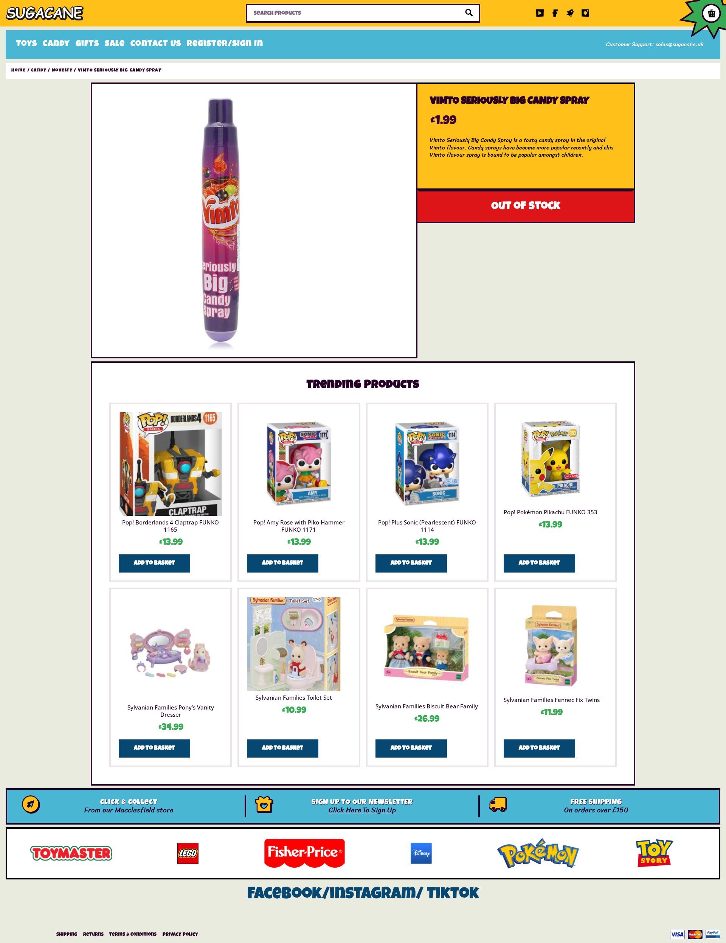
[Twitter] (570, 13)
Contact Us (155, 44)
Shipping (66, 934)
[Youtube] (540, 13)
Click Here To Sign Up (362, 810)
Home (18, 70)
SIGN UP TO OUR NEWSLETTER (362, 802)
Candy (56, 44)
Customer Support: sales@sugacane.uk (655, 44)
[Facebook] (555, 13)
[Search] (469, 13)
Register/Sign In (225, 44)
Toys (26, 44)
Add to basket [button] (154, 563)
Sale (115, 44)
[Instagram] (585, 13)
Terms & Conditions (133, 934)
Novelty (62, 70)
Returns (93, 934)
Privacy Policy (180, 934)
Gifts (87, 44)
